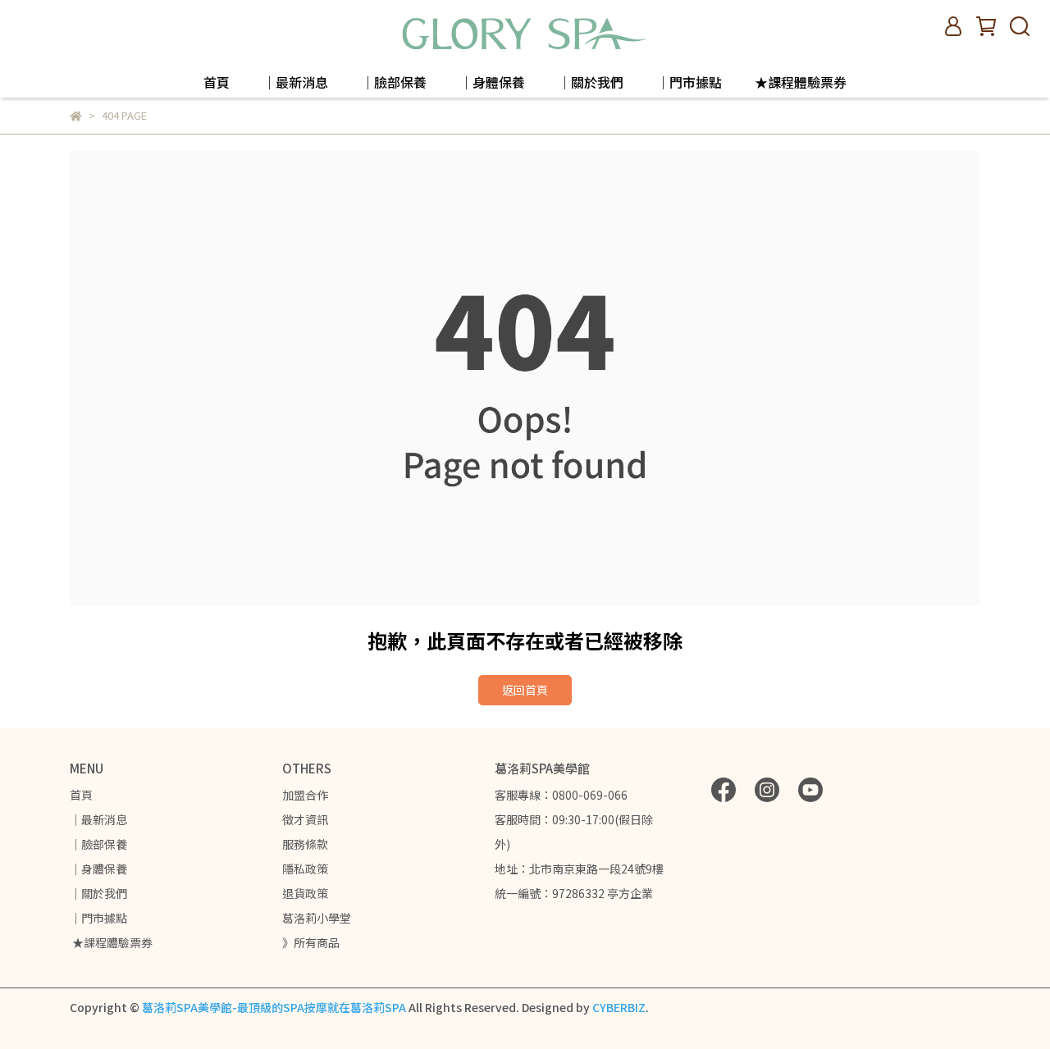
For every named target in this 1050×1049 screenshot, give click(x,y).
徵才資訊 (305, 819)
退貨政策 (305, 893)
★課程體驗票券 (801, 82)
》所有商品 (311, 942)
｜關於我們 (590, 82)
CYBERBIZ (619, 1007)
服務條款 (305, 844)
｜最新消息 (295, 82)
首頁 (216, 82)
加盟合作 (305, 795)
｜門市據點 (689, 82)
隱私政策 (305, 868)
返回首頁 (525, 690)
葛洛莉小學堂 (316, 918)
